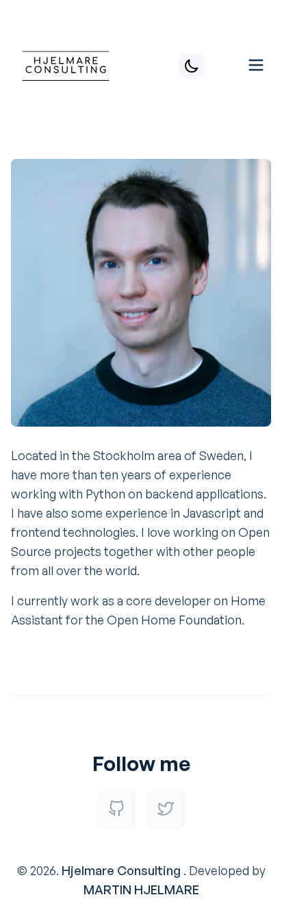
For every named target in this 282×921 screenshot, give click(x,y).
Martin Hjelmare (141, 889)
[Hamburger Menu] (256, 64)
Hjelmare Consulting (121, 870)
